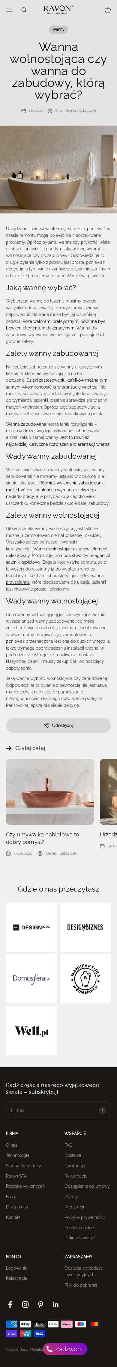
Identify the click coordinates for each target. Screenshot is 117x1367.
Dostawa (72, 1155)
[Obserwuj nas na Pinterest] (41, 1304)
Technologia (17, 1155)
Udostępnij (63, 725)
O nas (11, 1145)
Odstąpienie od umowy (87, 1186)
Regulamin (75, 1207)
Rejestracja (16, 1278)
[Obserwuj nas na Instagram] (25, 1304)
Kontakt (13, 1217)
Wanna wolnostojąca (53, 549)
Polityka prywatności (84, 1217)
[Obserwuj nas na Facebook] (10, 1304)
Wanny (58, 29)
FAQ (68, 1145)
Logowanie (16, 1268)
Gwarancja (74, 1165)
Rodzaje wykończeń (25, 1186)
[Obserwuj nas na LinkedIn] (56, 1304)
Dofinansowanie (79, 1237)
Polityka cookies (80, 1227)
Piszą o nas (17, 1207)
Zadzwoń (67, 1349)
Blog (10, 1196)
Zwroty (71, 1196)
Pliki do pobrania (80, 1285)
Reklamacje (75, 1176)
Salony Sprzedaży (23, 1165)
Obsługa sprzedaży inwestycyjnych (83, 1271)
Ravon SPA (16, 1176)
